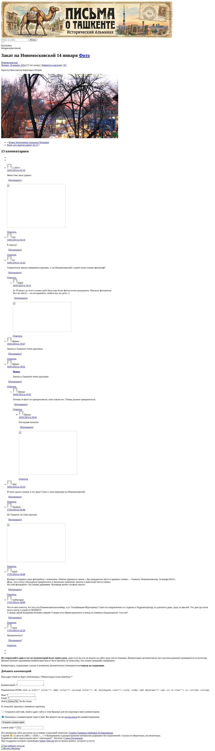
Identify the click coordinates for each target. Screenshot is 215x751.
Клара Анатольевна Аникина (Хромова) (29, 142)
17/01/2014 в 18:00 (16, 602)
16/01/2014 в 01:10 (16, 170)
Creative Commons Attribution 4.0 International (91, 733)
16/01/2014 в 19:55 (22, 394)
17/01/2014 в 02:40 (16, 509)
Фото (84, 55)
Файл (4, 701)
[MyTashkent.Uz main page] (107, 19)
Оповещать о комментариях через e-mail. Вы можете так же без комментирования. (52, 717)
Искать (33, 40)
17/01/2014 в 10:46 (16, 574)
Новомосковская (9, 62)
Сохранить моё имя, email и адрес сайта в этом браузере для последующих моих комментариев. (52, 711)
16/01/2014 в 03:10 (16, 240)
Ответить (11, 232)
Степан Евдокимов (73, 738)
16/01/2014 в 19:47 (16, 344)
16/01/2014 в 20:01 (28, 417)
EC (65, 65)
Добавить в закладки (51, 65)
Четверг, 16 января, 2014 (13, 65)
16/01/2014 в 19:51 (16, 366)
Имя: (4, 695)
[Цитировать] (15, 180)
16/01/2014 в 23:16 (16, 487)
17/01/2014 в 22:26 (16, 630)
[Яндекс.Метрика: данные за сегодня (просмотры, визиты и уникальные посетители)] (10, 748)
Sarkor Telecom (46, 741)
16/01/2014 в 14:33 (16, 262)
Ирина (16, 371)
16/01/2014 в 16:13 (22, 285)
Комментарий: (9, 685)
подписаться (70, 717)
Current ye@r (8, 727)
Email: (5, 698)
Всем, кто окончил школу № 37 (22, 145)
